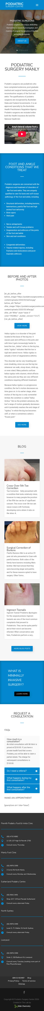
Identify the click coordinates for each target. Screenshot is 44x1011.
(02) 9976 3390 (12, 866)
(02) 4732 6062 (12, 836)
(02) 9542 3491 (12, 895)
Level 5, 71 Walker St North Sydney (20, 928)
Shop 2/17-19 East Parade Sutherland (21, 899)
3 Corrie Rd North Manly (16, 870)
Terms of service (28, 981)
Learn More (22, 694)
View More (22, 326)
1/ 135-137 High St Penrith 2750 (19, 841)
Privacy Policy (13, 981)
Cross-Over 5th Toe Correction (18, 487)
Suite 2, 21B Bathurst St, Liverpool (19, 957)
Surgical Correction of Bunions (19, 549)
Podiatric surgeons (22, 20)
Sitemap (21, 984)
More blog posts (22, 648)
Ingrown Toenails (16, 610)
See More (22, 425)
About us (22, 41)
